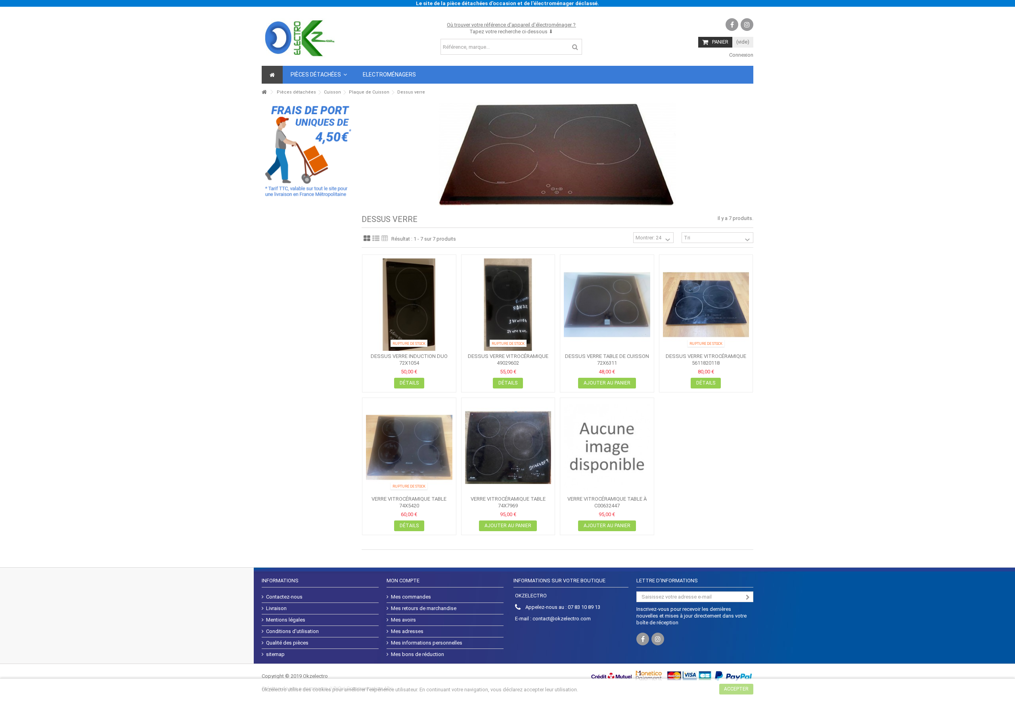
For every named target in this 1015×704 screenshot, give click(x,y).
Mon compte (403, 580)
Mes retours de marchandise (423, 608)
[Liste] (375, 238)
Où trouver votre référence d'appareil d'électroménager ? (511, 25)
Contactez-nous (284, 597)
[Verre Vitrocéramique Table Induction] (409, 448)
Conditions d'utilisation (292, 631)
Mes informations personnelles (426, 643)
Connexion (740, 55)
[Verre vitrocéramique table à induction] (607, 448)
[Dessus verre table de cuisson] (607, 304)
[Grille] (367, 238)
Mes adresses (407, 631)
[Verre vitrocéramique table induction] (508, 448)
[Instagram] (747, 24)
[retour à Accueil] (264, 92)
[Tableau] (384, 238)
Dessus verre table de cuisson (607, 356)
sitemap (275, 654)
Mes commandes (411, 597)
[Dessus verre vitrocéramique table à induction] (706, 304)
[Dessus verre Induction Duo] (409, 304)
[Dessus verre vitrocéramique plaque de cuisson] (508, 304)
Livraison (276, 608)
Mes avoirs (403, 620)
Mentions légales (285, 620)
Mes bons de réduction (417, 654)
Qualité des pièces (287, 643)
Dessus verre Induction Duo (409, 356)
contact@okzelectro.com (561, 619)
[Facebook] (732, 24)
